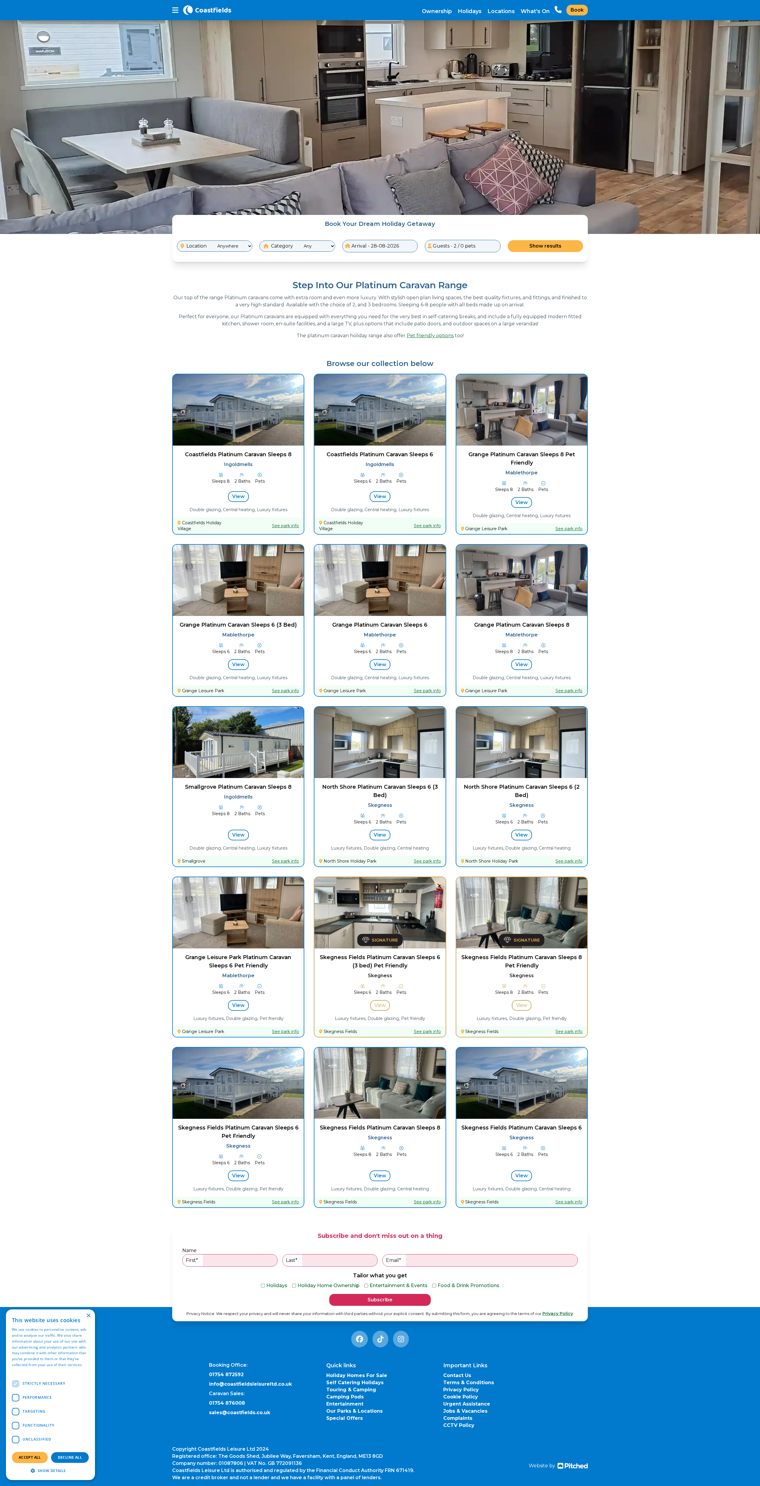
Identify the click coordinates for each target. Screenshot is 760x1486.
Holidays (470, 11)
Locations (501, 11)
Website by (542, 1465)
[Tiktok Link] (380, 1339)
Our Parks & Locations (354, 1411)
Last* (291, 1260)
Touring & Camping (351, 1389)
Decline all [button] (70, 1457)
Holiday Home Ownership (328, 1285)
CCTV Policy (458, 1425)
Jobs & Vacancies (465, 1411)
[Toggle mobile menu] (175, 10)
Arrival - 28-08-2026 (374, 246)
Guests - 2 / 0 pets (453, 246)
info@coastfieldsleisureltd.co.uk (250, 1384)
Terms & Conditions (468, 1382)
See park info (285, 525)
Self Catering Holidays (355, 1382)
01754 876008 (227, 1403)
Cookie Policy (460, 1397)
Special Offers (344, 1418)
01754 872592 (226, 1374)
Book (577, 10)
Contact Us (457, 1375)
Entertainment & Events (399, 1285)
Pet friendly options (430, 335)
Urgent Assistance (466, 1404)
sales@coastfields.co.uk (239, 1412)
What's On (535, 11)
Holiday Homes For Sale (356, 1375)
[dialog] (50, 1394)
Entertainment (344, 1404)
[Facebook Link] (359, 1339)
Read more (21, 1370)
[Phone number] (558, 10)
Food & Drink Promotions (468, 1285)
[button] (50, 1470)
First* (192, 1260)
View (238, 496)
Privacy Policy (557, 1313)
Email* (393, 1260)
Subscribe (380, 1300)
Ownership (437, 11)
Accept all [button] (30, 1457)
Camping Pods (345, 1397)
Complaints (457, 1418)
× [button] (88, 1316)
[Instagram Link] (401, 1339)
